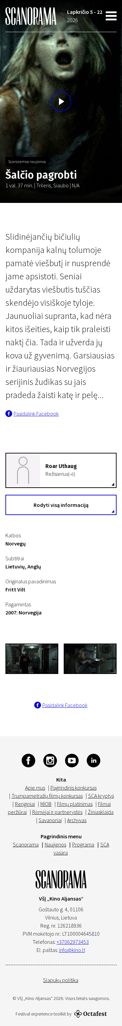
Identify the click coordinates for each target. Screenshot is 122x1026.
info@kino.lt (72, 950)
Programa (83, 844)
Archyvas (76, 820)
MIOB (46, 803)
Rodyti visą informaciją (61, 505)
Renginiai (25, 803)
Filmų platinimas (75, 803)
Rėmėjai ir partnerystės (57, 812)
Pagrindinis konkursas (73, 787)
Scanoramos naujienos (27, 161)
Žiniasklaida (101, 812)
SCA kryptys (101, 795)
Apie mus (35, 787)
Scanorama (26, 844)
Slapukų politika (60, 980)
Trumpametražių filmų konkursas (47, 795)
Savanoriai (50, 820)
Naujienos (55, 844)
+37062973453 (73, 941)
